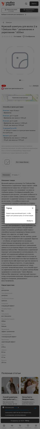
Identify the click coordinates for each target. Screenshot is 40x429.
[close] (33, 208)
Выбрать (30, 221)
